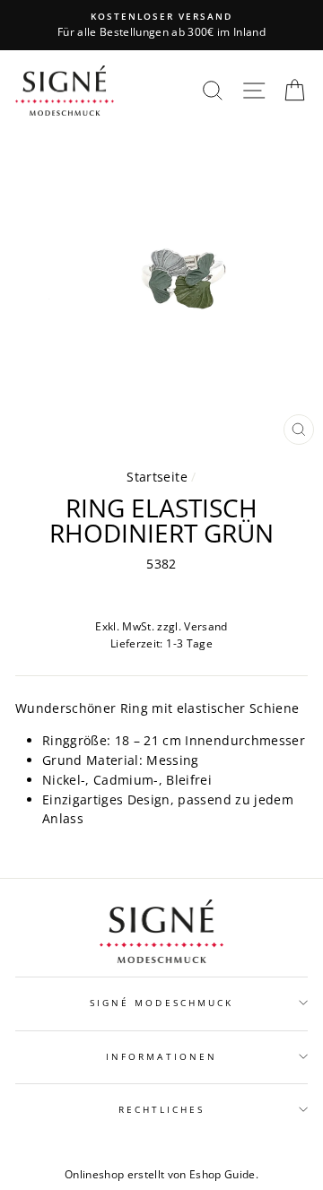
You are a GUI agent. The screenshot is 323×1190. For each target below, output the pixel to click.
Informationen (161, 1056)
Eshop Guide (222, 1174)
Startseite (157, 476)
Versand (205, 626)
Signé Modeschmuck (161, 1002)
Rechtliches (161, 1109)
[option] (161, 25)
